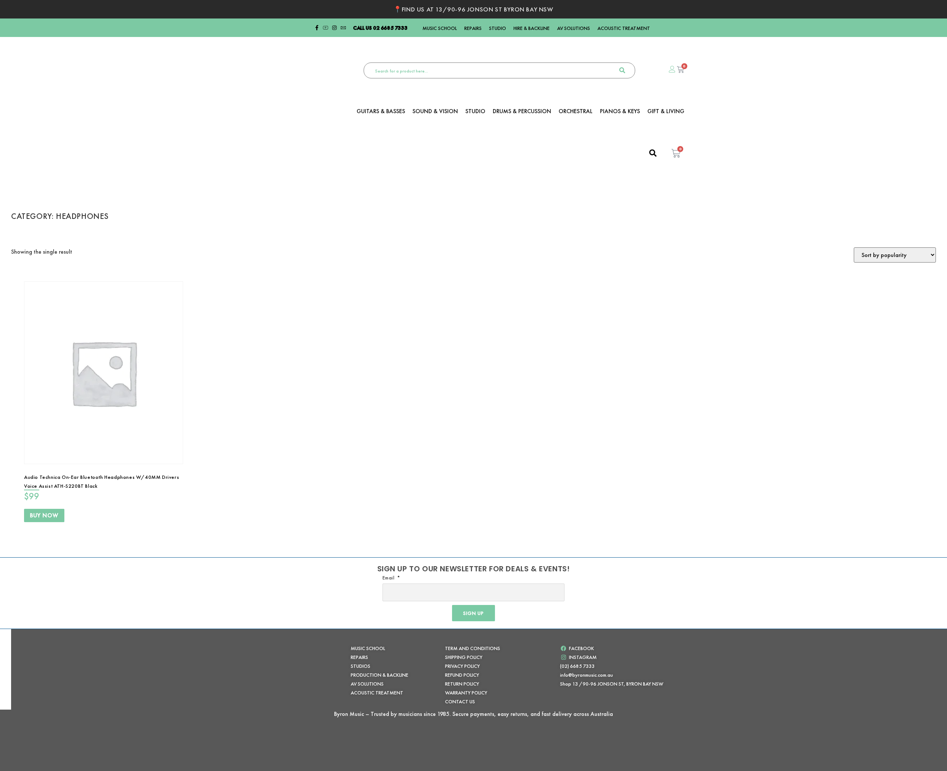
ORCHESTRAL (576, 111)
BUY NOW (44, 515)
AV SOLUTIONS (573, 28)
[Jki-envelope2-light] (343, 27)
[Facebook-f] (316, 27)
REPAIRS (473, 28)
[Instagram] (334, 27)
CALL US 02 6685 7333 (380, 27)
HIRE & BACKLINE (531, 28)
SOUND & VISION (435, 111)
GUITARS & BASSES (381, 111)
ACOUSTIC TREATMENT (623, 28)
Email (389, 577)
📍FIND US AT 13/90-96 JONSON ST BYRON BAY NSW (473, 9)
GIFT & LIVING (665, 111)
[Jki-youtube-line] (325, 27)
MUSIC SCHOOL (439, 28)
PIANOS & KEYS (620, 111)
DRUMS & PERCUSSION (522, 111)
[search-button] (622, 70)
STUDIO (497, 28)
